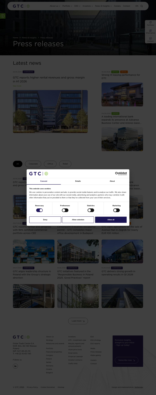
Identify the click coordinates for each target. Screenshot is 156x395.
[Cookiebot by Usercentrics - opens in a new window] (117, 173)
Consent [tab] (43, 181)
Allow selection (78, 220)
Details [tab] (78, 181)
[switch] (65, 210)
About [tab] (112, 181)
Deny (45, 220)
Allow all (110, 220)
